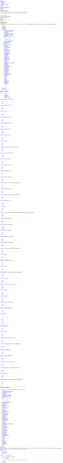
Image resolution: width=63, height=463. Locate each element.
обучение (5, 82)
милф (5, 45)
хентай (3, 422)
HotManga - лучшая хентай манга (9, 30)
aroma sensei (6, 65)
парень (5, 80)
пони (5, 79)
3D (4, 43)
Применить (4, 461)
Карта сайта (4, 451)
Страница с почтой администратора (50, 24)
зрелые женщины (7, 41)
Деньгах (1, 389)
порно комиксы (5, 407)
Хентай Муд (4, 393)
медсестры (6, 64)
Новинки (5, 94)
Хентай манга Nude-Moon (8, 33)
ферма (5, 72)
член (5, 77)
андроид (5, 55)
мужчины (6, 70)
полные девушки (7, 50)
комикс (5, 49)
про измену (6, 46)
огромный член (7, 59)
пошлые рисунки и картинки (9, 62)
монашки (5, 61)
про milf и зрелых (7, 44)
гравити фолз (6, 42)
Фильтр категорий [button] (7, 97)
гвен (3, 437)
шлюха (5, 51)
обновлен (6, 57)
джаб (5, 60)
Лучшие (3, 26)
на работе (6, 68)
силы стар (6, 69)
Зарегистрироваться (4, 22)
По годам (4, 28)
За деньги (23, 389)
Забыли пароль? (6, 7)
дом (5, 78)
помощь (5, 71)
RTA (3, 453)
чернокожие (6, 56)
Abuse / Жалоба (5, 452)
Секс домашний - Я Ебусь (8, 31)
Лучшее (5, 96)
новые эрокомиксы (7, 40)
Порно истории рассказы (8, 36)
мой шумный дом (7, 74)
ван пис (5, 75)
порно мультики (7, 52)
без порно (6, 63)
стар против (4, 429)
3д (2, 408)
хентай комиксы (7, 66)
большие (5, 81)
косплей (5, 48)
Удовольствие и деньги (17, 389)
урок (3, 444)
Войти (3, 3)
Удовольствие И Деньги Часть (8, 389)
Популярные (4, 27)
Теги (5, 37)
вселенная (6, 83)
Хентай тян (6, 35)
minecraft (5, 67)
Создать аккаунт (5, 4)
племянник (6, 73)
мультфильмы (6, 53)
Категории (4, 29)
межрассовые (6, 58)
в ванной (3, 415)
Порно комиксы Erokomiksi (8, 34)
